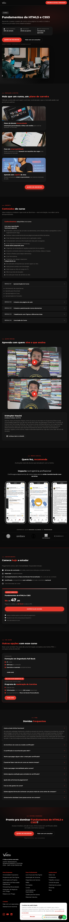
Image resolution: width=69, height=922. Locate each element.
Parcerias (51, 887)
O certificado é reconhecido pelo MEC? (17, 750)
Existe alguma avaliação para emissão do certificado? (22, 774)
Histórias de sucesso (55, 885)
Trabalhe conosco (54, 880)
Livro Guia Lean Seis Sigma (34, 875)
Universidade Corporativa (10, 875)
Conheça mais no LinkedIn (16, 436)
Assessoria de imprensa (10, 906)
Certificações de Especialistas (31, 891)
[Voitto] (4, 3)
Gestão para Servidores (33, 894)
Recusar (32, 916)
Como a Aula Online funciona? (14, 728)
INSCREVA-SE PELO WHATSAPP (56, 2)
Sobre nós (52, 875)
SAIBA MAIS (10, 672)
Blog (50, 890)
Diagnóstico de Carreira (33, 880)
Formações (29, 885)
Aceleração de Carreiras (33, 877)
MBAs (27, 882)
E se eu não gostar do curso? (13, 786)
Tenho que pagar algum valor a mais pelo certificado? (22, 756)
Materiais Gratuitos (31, 897)
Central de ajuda (54, 882)
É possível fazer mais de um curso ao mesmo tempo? (21, 762)
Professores (52, 877)
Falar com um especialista (11, 904)
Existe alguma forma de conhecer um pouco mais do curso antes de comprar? (30, 791)
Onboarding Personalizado (11, 887)
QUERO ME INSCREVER (11, 39)
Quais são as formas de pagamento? (16, 780)
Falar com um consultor (32, 39)
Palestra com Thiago (9, 894)
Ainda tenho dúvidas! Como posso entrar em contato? (22, 797)
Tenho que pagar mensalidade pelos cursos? (19, 768)
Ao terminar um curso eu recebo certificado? (19, 745)
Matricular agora (34, 609)
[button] (34, 362)
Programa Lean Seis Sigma (11, 877)
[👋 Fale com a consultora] (64, 917)
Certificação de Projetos (10, 880)
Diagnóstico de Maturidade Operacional (11, 883)
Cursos (28, 887)
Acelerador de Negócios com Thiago (10, 890)
